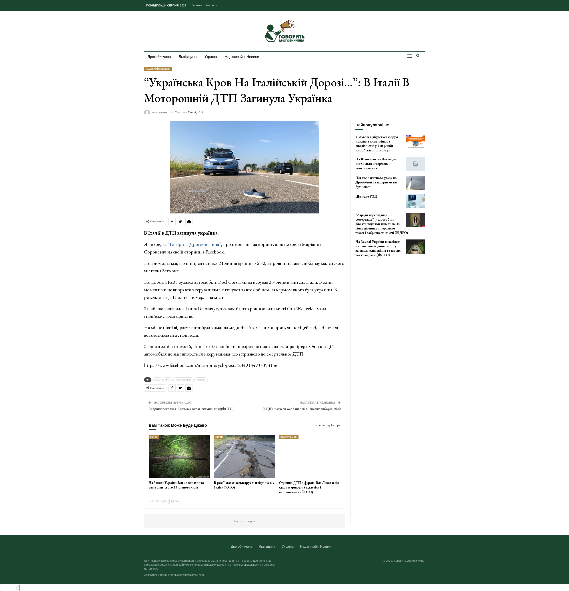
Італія (157, 379)
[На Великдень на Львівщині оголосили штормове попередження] (415, 164)
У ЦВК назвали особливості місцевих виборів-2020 (302, 409)
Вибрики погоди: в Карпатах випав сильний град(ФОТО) (191, 409)
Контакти (211, 5)
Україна (210, 57)
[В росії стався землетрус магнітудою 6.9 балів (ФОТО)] (244, 456)
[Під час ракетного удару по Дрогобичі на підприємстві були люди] (415, 183)
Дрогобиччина (159, 57)
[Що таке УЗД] (415, 201)
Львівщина (188, 57)
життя (153, 437)
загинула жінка (183, 379)
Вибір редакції (288, 437)
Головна (197, 5)
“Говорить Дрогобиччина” (194, 244)
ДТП (168, 379)
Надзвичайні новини (242, 57)
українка (200, 379)
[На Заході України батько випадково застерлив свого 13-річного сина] (179, 456)
